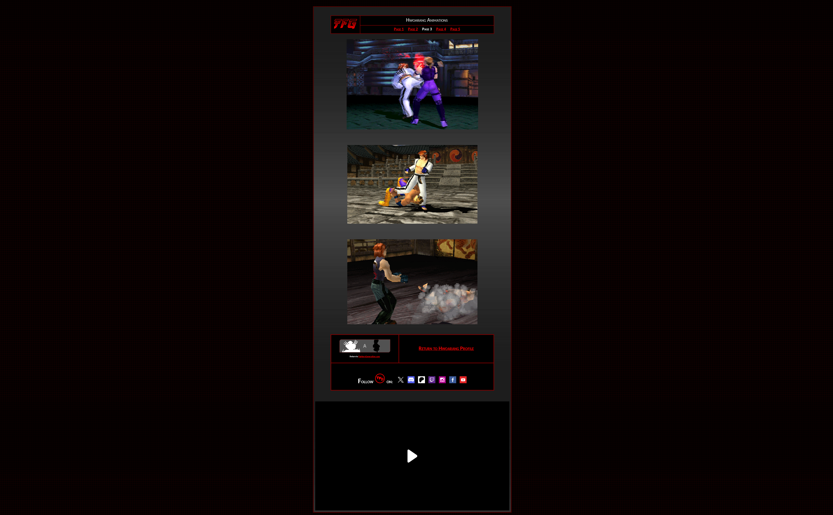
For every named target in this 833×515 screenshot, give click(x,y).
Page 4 (441, 29)
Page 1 (399, 29)
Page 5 (455, 29)
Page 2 (413, 29)
